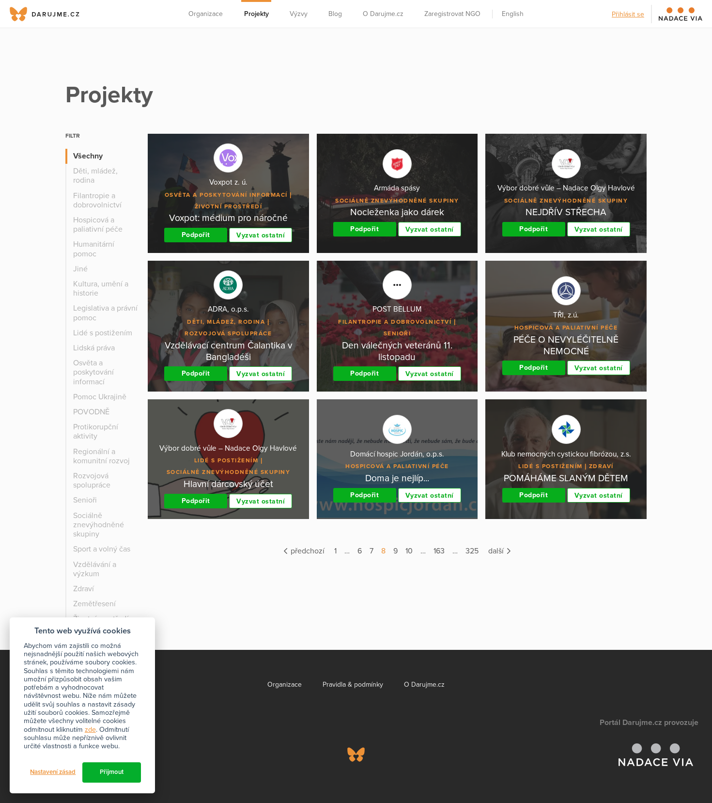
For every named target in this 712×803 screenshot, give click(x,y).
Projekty (256, 14)
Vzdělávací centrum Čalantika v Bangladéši (228, 351)
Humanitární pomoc (93, 248)
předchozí (307, 551)
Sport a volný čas (101, 549)
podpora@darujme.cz (41, 770)
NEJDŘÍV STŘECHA (566, 212)
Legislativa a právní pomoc (105, 312)
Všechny (88, 156)
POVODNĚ (91, 412)
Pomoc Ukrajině (99, 397)
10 (409, 551)
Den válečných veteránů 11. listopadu (397, 351)
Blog (335, 14)
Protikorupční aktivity (95, 431)
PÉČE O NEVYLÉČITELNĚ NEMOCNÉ (566, 345)
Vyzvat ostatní (260, 235)
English (513, 14)
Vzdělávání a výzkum (94, 569)
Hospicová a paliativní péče (98, 224)
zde (90, 729)
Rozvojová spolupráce (91, 480)
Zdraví (83, 589)
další (497, 551)
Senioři (85, 500)
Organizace (205, 14)
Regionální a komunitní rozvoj (101, 456)
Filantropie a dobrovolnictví (97, 200)
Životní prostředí (229, 206)
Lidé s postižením (102, 333)
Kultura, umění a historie (100, 288)
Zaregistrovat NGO (452, 14)
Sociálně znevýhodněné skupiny (98, 525)
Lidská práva (94, 348)
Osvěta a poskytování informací (93, 372)
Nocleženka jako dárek (397, 212)
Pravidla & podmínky (353, 684)
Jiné (80, 269)
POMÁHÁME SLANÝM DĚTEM (566, 478)
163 (439, 551)
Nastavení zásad (53, 772)
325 (472, 551)
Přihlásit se (628, 14)
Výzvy (299, 14)
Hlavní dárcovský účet (228, 483)
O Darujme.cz (383, 14)
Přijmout (112, 772)
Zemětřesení (94, 604)
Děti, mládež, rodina (95, 175)
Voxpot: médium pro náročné (228, 217)
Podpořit (196, 235)
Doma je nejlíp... (397, 478)
